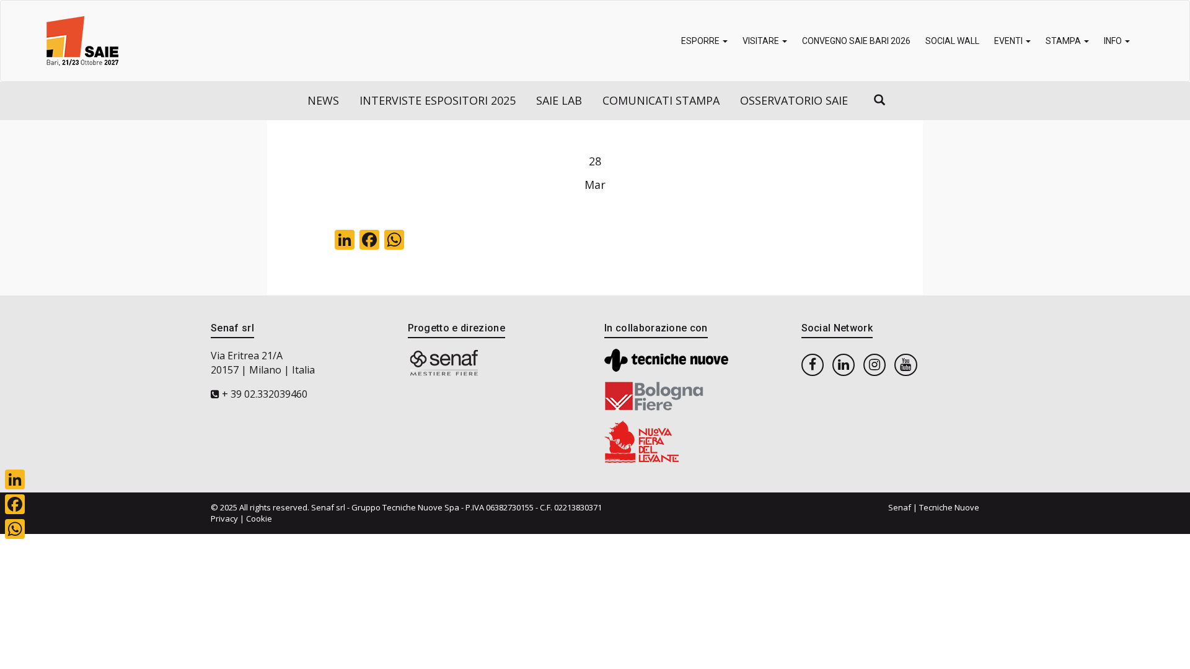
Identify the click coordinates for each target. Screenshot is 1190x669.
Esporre (701, 41)
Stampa (1064, 41)
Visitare (762, 41)
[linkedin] (843, 364)
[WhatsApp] (14, 529)
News (323, 100)
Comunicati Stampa (661, 100)
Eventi (1009, 41)
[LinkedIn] (14, 479)
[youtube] (905, 364)
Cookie (259, 518)
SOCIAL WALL (952, 41)
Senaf (899, 507)
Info (1114, 41)
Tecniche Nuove (949, 507)
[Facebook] (14, 504)
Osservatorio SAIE (794, 100)
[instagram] (874, 364)
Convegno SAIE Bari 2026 (856, 41)
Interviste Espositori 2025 (437, 100)
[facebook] (812, 364)
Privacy (224, 518)
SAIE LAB (559, 100)
